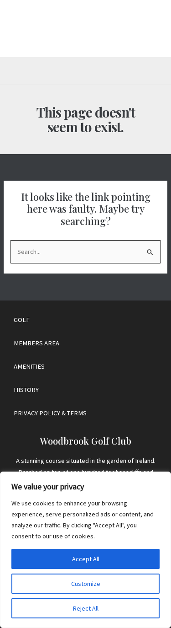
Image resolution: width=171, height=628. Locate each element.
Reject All (85, 608)
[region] (85, 550)
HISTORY (26, 390)
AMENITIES (29, 366)
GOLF (22, 320)
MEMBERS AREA (36, 343)
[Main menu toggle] (147, 29)
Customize (85, 584)
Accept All (85, 559)
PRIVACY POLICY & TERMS (50, 413)
